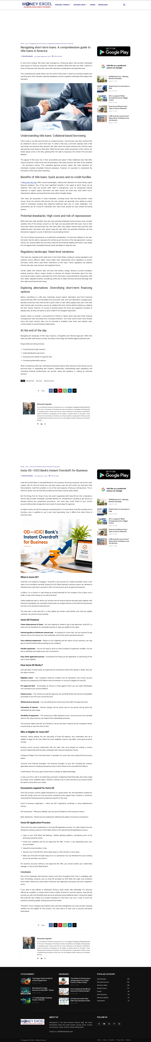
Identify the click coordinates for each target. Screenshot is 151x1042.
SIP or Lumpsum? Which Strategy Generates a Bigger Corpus (118, 98)
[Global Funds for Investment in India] (102, 88)
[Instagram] (119, 1024)
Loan (26, 43)
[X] (56, 391)
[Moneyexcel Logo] (37, 4)
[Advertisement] (75, 24)
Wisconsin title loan (29, 182)
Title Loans (39, 381)
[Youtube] (104, 1024)
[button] (124, 4)
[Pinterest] (60, 391)
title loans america (49, 381)
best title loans (30, 381)
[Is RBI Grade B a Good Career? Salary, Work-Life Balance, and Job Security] (102, 118)
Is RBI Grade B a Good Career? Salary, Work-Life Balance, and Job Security (119, 118)
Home (22, 43)
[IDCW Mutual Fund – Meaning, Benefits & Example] (102, 79)
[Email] (74, 391)
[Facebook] (51, 391)
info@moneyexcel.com (65, 1031)
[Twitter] (109, 1024)
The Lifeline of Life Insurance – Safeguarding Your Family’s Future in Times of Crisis (80, 980)
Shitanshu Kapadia (27, 56)
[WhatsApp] (65, 391)
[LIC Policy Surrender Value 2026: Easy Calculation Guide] (64, 1001)
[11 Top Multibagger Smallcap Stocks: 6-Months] (26, 1000)
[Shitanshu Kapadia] (29, 413)
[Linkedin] (70, 391)
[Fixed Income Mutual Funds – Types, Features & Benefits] (102, 108)
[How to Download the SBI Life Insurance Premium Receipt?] (64, 991)
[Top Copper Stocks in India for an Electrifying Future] (26, 980)
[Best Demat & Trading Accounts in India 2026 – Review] (26, 990)
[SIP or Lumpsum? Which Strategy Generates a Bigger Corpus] (102, 98)
